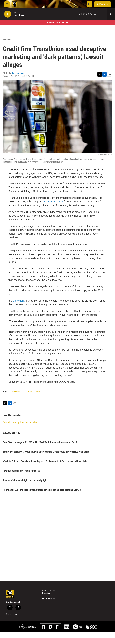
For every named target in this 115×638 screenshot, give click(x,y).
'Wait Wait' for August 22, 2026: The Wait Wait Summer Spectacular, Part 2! (40, 442)
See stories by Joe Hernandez (20, 422)
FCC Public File (48, 599)
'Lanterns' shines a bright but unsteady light (25, 480)
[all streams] (111, 14)
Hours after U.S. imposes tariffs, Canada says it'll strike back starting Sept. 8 (42, 489)
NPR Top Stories (35, 392)
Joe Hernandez (19, 73)
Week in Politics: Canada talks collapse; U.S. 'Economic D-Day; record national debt (45, 461)
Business (7, 39)
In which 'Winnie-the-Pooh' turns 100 (21, 470)
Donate (103, 4)
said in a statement (52, 201)
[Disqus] (57, 543)
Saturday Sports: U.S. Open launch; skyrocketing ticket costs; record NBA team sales (46, 451)
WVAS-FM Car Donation (48, 592)
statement (19, 300)
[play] (7, 14)
